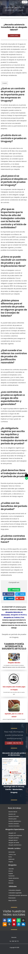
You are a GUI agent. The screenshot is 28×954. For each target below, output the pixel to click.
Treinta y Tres (19, 617)
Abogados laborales (14, 663)
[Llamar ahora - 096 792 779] (26, 478)
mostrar (4, 83)
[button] (14, 590)
